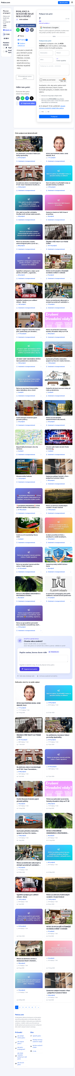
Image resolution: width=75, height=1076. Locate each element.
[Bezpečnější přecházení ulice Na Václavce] (29, 443)
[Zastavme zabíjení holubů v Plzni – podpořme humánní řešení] (58, 472)
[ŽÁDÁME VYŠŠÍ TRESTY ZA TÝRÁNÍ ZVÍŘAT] (58, 237)
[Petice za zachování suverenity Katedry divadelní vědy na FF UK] (58, 325)
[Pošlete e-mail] (27, 30)
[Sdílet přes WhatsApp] (18, 30)
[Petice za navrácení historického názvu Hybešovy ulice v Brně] (29, 384)
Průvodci (18, 1032)
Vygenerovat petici (30, 669)
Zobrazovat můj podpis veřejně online (51, 95)
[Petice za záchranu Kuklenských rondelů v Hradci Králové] (58, 501)
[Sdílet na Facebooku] (27, 98)
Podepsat (54, 117)
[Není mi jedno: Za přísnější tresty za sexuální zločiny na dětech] (58, 179)
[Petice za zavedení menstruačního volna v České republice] (29, 560)
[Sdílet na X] (22, 30)
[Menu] (72, 2)
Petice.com (5, 2)
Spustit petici (64, 2)
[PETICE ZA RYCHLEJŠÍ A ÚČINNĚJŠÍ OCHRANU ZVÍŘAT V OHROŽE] (58, 267)
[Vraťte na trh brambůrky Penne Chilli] (29, 531)
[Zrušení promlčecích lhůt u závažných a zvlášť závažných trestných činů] (58, 531)
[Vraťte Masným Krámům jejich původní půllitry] (29, 413)
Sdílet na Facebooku (27, 26)
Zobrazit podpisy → (44, 23)
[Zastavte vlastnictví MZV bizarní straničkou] (58, 208)
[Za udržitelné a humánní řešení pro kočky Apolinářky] (29, 149)
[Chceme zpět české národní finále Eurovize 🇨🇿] (58, 443)
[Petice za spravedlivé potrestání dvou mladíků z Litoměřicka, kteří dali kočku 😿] (29, 619)
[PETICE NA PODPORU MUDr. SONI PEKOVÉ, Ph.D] (58, 149)
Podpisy (23, 40)
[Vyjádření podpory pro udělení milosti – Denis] (29, 296)
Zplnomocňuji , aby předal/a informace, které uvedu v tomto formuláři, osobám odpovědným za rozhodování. (55, 100)
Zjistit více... (9, 30)
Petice (21, 36)
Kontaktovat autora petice (26, 77)
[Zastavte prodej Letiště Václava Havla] (58, 560)
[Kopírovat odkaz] (32, 30)
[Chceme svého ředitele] (29, 471)
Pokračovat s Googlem (51, 28)
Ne (48, 111)
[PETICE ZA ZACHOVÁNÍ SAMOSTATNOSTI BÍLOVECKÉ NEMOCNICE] (58, 413)
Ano (43, 111)
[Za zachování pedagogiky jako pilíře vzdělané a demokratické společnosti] (58, 589)
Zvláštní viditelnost (21, 44)
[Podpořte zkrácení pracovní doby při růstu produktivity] (58, 384)
